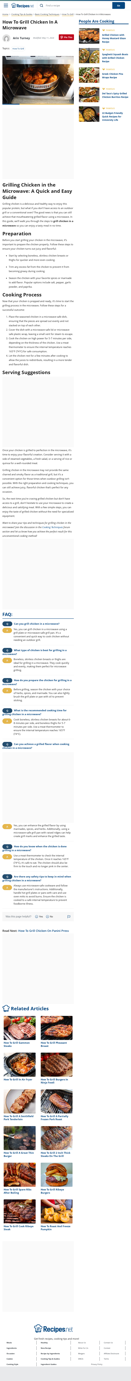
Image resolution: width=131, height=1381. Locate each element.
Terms (106, 1359)
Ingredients (12, 1348)
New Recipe (46, 1348)
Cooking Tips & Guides (21, 14)
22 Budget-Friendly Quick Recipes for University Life (112, 116)
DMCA (80, 1359)
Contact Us (108, 1342)
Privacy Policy (96, 1364)
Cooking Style (12, 1364)
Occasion (11, 1353)
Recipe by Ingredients (50, 1353)
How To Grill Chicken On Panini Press (43, 931)
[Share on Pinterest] (66, 37)
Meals (9, 1342)
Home (5, 14)
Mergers (81, 1353)
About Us (82, 1342)
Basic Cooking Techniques (47, 14)
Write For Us (83, 1348)
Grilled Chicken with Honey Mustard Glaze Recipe (114, 38)
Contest (107, 1348)
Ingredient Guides (48, 1364)
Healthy (44, 1342)
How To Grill (67, 14)
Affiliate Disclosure (111, 1353)
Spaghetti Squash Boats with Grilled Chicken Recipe (115, 58)
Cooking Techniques (52, 527)
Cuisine (10, 1359)
